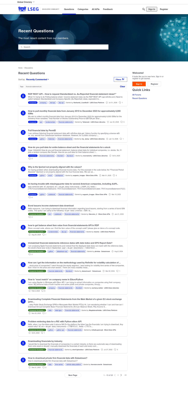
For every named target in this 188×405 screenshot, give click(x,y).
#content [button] (60, 156)
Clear (122, 86)
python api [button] (60, 330)
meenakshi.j (87, 156)
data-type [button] (58, 310)
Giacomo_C (93, 214)
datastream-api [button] (62, 251)
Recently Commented (36, 79)
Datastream (105, 251)
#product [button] (70, 156)
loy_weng (85, 139)
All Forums (136, 94)
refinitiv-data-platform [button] (73, 364)
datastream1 (86, 271)
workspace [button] (59, 175)
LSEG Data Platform (97, 102)
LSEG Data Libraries (98, 122)
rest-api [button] (52, 102)
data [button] (50, 310)
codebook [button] (51, 194)
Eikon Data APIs (92, 175)
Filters (118, 79)
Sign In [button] (139, 84)
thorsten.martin (96, 364)
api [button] (41, 122)
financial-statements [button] (66, 122)
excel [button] (50, 175)
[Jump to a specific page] (125, 375)
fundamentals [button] (50, 122)
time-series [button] (59, 364)
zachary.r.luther (97, 288)
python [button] (42, 139)
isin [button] (49, 214)
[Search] (143, 9)
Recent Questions (139, 98)
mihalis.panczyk (97, 330)
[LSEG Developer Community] (38, 9)
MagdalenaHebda (95, 310)
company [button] (43, 102)
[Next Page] (121, 375)
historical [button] (51, 139)
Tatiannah (86, 122)
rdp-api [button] (61, 102)
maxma (96, 232)
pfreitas (97, 251)
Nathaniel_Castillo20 (81, 102)
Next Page (72, 375)
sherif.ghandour (78, 349)
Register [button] (154, 84)
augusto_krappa (79, 175)
